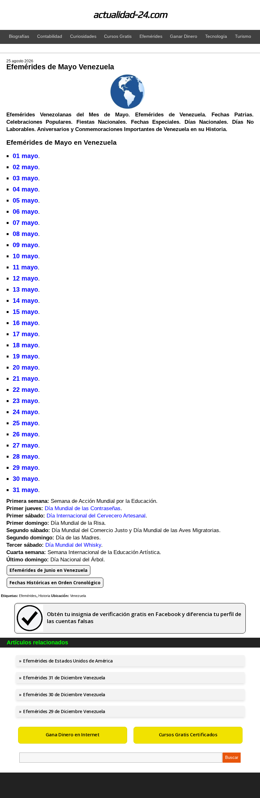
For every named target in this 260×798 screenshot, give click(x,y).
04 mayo (25, 189)
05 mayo (25, 200)
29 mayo (25, 467)
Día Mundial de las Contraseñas (82, 508)
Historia (44, 596)
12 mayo (25, 278)
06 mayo (25, 211)
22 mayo (25, 389)
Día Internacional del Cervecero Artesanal (96, 516)
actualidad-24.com (130, 14)
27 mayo (25, 445)
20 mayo (25, 367)
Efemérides (27, 596)
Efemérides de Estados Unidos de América (68, 661)
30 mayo (25, 478)
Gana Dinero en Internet (73, 734)
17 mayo (25, 333)
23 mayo (25, 400)
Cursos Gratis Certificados (188, 734)
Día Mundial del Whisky (73, 545)
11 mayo (25, 267)
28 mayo (25, 456)
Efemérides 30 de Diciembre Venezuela (64, 694)
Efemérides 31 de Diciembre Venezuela (64, 678)
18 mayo (25, 345)
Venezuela (78, 596)
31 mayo (25, 489)
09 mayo (25, 244)
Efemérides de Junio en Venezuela (49, 570)
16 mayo (25, 322)
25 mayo (25, 423)
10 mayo (25, 256)
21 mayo (25, 378)
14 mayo (25, 300)
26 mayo (25, 434)
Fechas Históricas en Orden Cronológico (55, 582)
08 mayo (25, 233)
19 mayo (25, 356)
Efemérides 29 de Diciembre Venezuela (64, 711)
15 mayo (25, 311)
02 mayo (25, 166)
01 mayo (25, 155)
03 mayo (25, 178)
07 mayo (25, 222)
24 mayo (25, 411)
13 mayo (25, 289)
